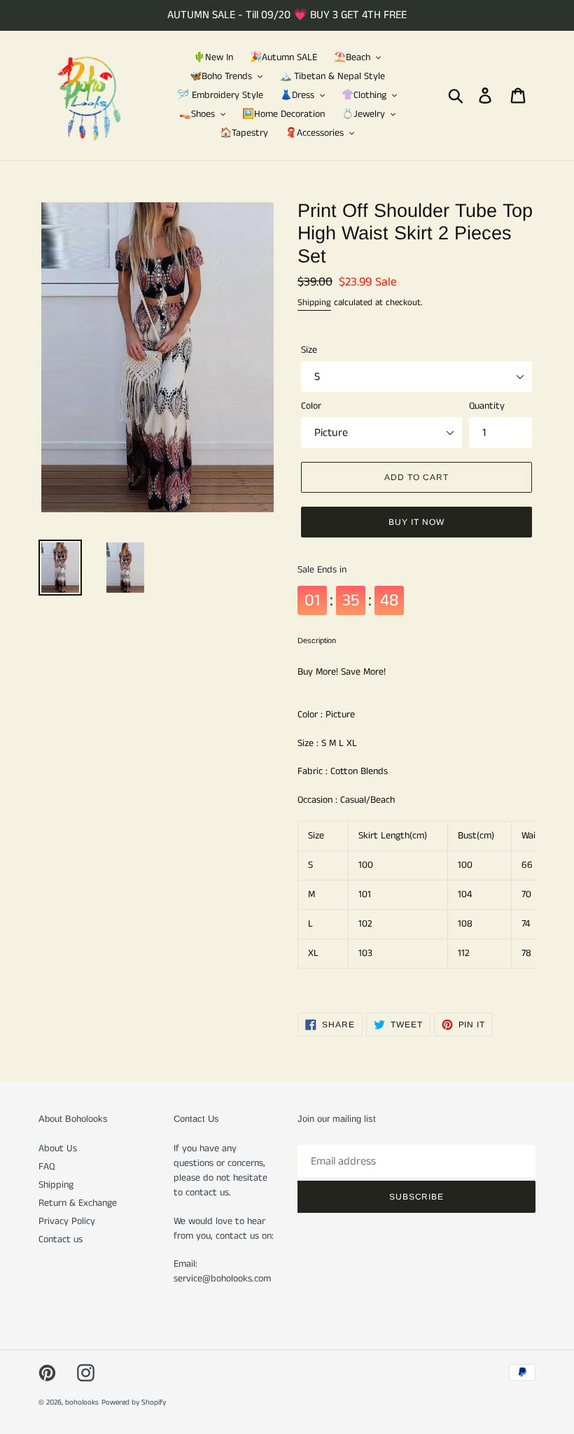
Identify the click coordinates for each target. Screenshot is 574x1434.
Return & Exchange (77, 1203)
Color (311, 406)
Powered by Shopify (134, 1402)
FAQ (46, 1167)
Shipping (314, 302)
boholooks (82, 1402)
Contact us (60, 1239)
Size (309, 350)
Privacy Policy (66, 1221)
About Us (57, 1148)
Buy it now (416, 522)
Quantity (487, 406)
